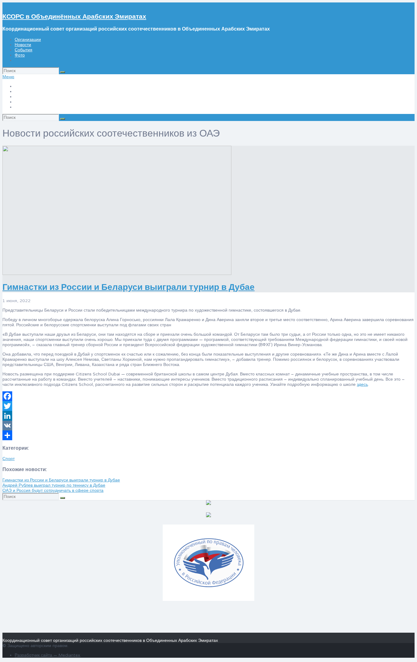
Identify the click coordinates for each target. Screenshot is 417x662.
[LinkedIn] (208, 416)
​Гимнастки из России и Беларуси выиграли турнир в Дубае (128, 287)
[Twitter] (208, 406)
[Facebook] (208, 396)
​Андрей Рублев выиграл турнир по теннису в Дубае (53, 485)
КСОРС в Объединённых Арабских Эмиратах (74, 16)
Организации (28, 39)
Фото (20, 55)
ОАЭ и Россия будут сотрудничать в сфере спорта (52, 490)
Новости (23, 44)
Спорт (8, 458)
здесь (362, 384)
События (23, 50)
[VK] (208, 425)
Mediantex (69, 655)
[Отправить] (208, 435)
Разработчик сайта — (36, 655)
